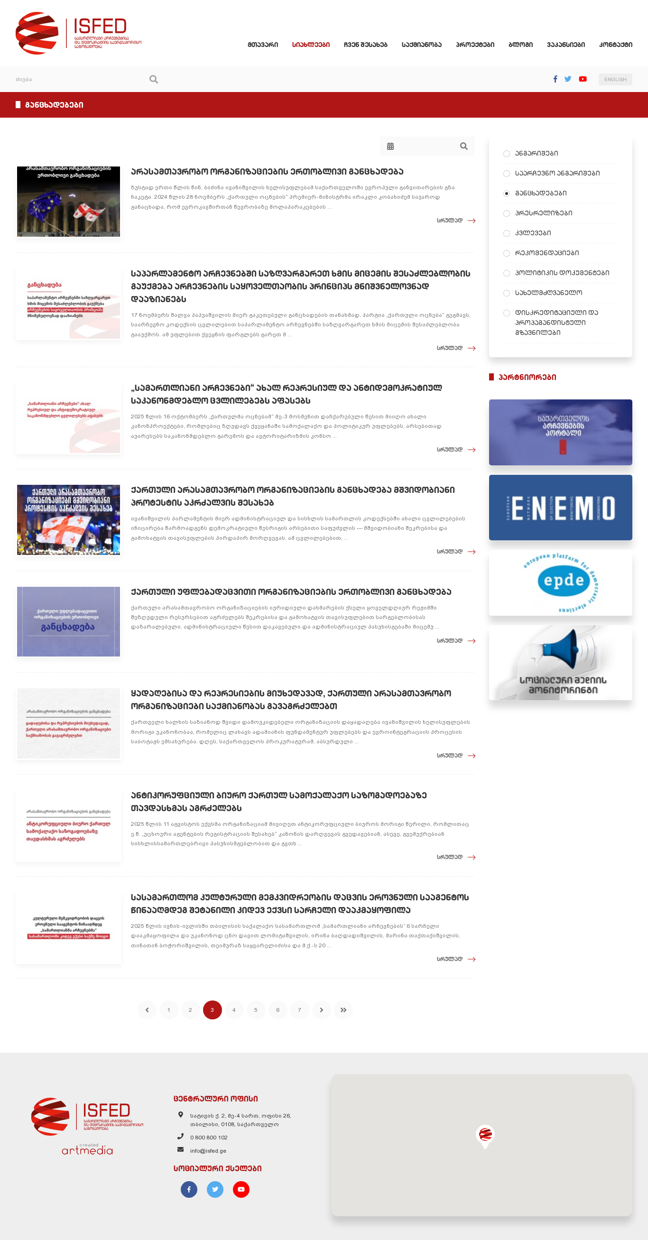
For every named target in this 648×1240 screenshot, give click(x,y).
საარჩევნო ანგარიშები (557, 173)
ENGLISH (615, 79)
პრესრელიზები (544, 213)
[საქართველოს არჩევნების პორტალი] (561, 432)
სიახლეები (311, 44)
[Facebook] (555, 79)
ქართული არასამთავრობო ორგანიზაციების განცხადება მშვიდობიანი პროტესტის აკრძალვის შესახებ (293, 496)
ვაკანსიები (566, 44)
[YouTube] (583, 79)
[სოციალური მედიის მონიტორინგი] (561, 662)
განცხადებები (541, 193)
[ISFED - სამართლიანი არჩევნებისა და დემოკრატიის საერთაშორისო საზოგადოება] (78, 16)
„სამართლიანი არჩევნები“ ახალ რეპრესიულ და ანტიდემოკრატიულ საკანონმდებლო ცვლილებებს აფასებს (286, 394)
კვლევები (533, 233)
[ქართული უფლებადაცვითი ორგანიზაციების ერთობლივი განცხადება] (68, 622)
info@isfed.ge (208, 1150)
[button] (485, 1137)
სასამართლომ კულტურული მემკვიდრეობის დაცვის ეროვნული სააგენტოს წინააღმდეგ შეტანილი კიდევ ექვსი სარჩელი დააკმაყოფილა (300, 904)
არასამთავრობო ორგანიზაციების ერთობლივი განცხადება (267, 171)
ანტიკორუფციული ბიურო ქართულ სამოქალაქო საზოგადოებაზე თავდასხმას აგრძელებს (279, 802)
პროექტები (475, 44)
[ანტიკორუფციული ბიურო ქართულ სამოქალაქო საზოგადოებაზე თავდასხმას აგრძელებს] (68, 825)
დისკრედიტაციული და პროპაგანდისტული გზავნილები (556, 322)
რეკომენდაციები (547, 253)
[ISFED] (87, 1114)
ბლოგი (521, 44)
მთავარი (263, 44)
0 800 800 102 (209, 1137)
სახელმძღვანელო (549, 292)
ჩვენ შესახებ (366, 44)
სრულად (450, 220)
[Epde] (561, 583)
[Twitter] (568, 79)
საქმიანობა (422, 44)
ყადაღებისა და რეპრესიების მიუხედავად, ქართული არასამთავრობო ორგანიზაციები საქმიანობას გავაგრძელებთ (291, 700)
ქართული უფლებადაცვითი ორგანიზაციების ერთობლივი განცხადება (291, 591)
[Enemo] (561, 508)
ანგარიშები (536, 153)
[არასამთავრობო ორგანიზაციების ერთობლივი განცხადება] (68, 202)
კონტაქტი (615, 44)
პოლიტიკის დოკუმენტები (562, 272)
